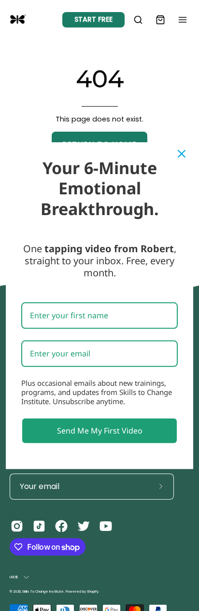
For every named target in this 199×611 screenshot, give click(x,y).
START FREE (93, 19)
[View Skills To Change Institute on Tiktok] (39, 526)
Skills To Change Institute (43, 591)
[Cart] (160, 19)
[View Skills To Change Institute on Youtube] (106, 526)
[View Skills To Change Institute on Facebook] (61, 526)
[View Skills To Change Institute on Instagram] (17, 526)
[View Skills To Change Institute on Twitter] (83, 526)
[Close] (181, 153)
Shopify (93, 591)
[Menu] (182, 19)
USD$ (14, 577)
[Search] (138, 19)
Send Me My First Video (99, 430)
